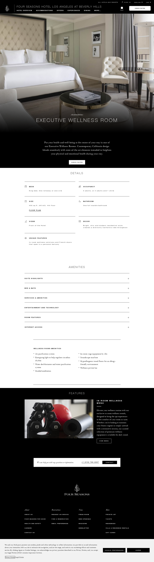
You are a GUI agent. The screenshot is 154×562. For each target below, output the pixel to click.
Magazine (83, 523)
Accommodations (44, 10)
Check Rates (140, 8)
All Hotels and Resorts (108, 2)
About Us (29, 514)
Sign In (127, 2)
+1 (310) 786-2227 (90, 462)
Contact (110, 462)
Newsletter (84, 528)
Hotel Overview (24, 10)
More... (97, 10)
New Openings (85, 519)
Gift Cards (110, 532)
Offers (60, 10)
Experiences (74, 10)
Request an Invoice (60, 514)
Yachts (109, 519)
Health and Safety (33, 523)
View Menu (104, 441)
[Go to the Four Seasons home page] (7, 8)
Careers (28, 528)
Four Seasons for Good (35, 519)
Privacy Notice (10, 557)
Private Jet (111, 514)
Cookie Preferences (114, 550)
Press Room (84, 514)
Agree (138, 550)
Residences (110, 523)
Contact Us (30, 532)
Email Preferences (60, 523)
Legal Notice (19, 557)
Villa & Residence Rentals (117, 528)
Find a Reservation (60, 519)
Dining (87, 10)
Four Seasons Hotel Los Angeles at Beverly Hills (59, 6)
